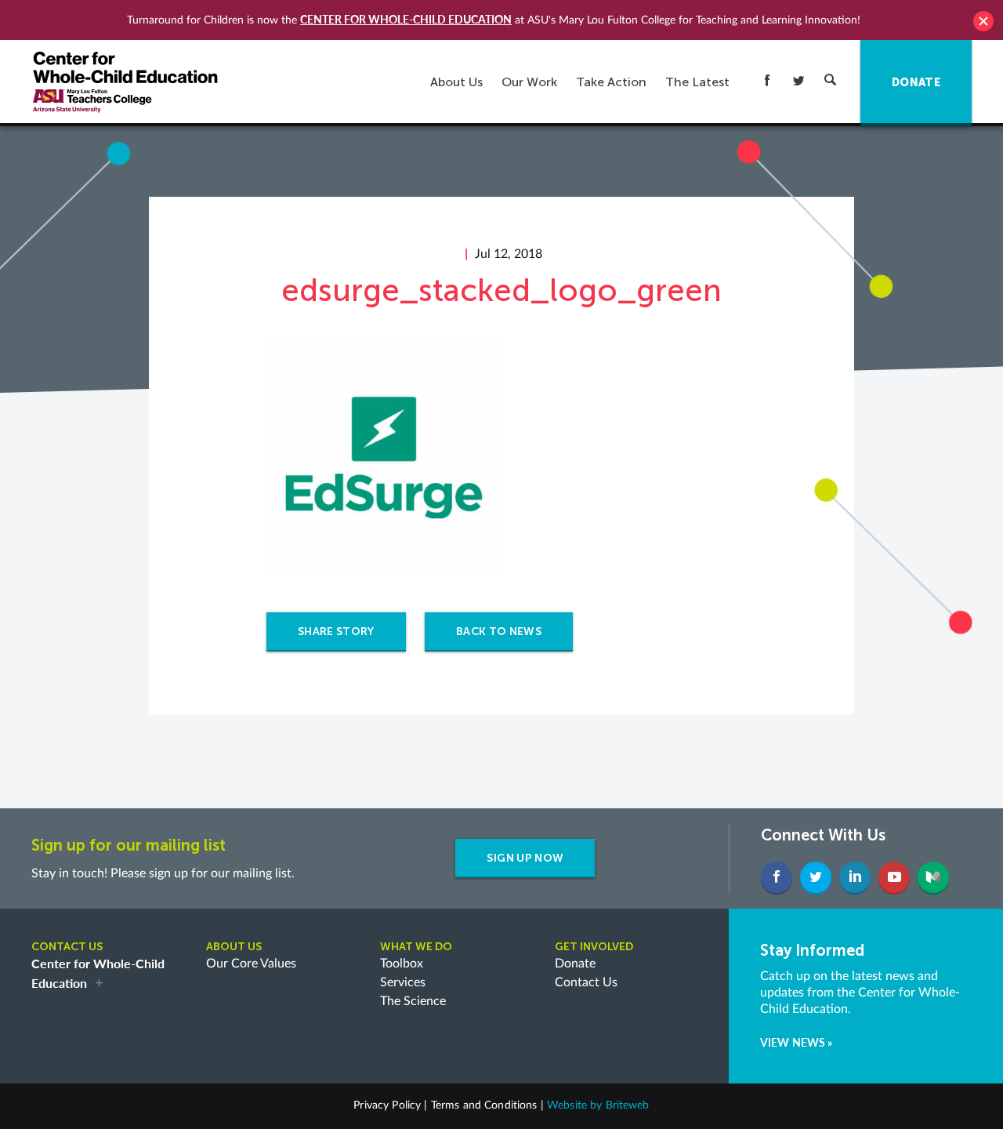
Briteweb (628, 1105)
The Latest (697, 81)
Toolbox (401, 963)
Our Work (529, 81)
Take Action (611, 81)
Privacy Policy (387, 1105)
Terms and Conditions (484, 1105)
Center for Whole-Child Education (406, 19)
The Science (413, 1001)
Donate (575, 963)
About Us (456, 81)
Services (402, 982)
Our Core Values (251, 963)
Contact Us (586, 982)
